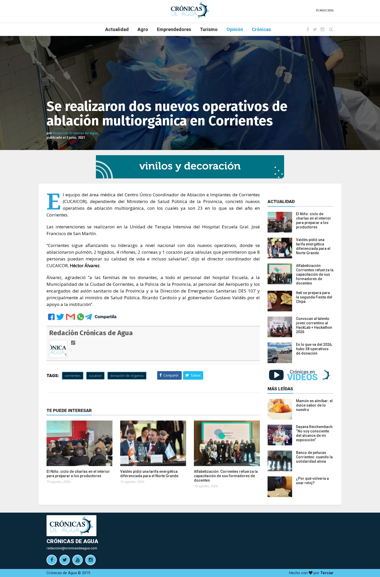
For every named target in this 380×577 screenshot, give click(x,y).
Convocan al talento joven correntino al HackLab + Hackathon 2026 (314, 325)
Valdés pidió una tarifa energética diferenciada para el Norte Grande (149, 473)
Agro (143, 29)
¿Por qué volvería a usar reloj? (312, 480)
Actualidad (117, 29)
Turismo (209, 29)
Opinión (234, 29)
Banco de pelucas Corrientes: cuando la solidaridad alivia (314, 457)
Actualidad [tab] (281, 201)
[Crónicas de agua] (190, 10)
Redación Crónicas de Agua (75, 133)
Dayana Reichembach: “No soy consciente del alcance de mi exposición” (314, 433)
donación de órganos (127, 375)
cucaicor (95, 375)
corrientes (73, 375)
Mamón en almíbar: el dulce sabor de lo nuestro (314, 405)
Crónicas (261, 29)
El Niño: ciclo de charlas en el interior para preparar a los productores (78, 473)
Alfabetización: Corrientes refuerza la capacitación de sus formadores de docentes (226, 475)
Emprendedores (174, 29)
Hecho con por (311, 573)
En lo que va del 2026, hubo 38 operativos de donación (314, 348)
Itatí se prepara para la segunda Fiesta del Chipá (314, 297)
